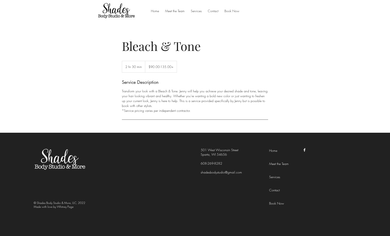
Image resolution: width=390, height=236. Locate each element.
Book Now (276, 203)
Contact (274, 190)
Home (273, 150)
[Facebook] (304, 150)
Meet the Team (279, 164)
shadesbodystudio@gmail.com (221, 172)
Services (274, 177)
